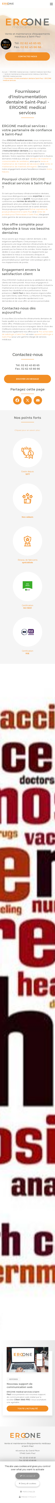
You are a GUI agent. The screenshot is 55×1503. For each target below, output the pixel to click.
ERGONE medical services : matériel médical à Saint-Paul (30, 72)
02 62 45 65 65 (30, 43)
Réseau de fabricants (27, 561)
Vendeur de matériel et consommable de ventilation (26, 160)
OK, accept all (28, 1476)
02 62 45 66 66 (30, 47)
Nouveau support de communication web (19, 1385)
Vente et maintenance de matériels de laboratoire (25, 162)
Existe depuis (27, 472)
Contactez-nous (27, 56)
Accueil (4, 72)
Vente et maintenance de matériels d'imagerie (27, 165)
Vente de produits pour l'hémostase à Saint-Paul (23, 213)
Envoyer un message (27, 379)
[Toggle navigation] (51, 4)
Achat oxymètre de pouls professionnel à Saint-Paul (25, 210)
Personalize (28, 1491)
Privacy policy (28, 1497)
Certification (27, 606)
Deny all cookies (28, 1483)
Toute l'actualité (27, 1408)
